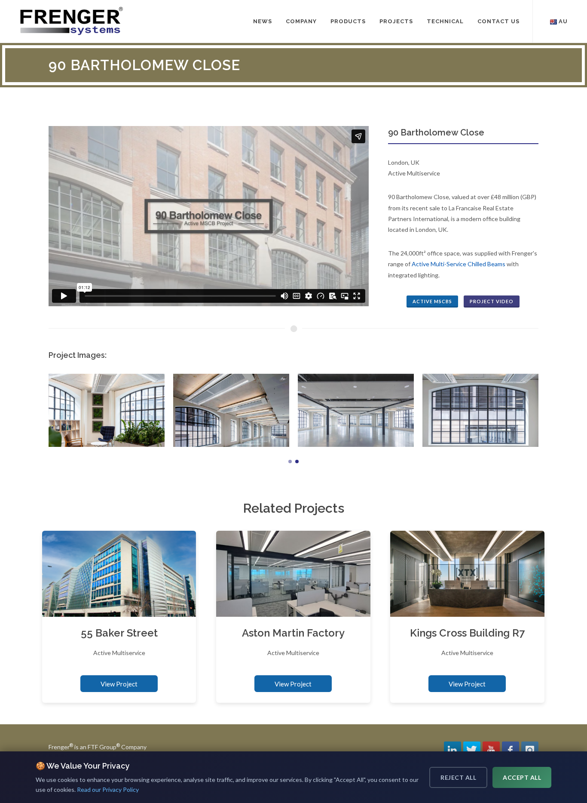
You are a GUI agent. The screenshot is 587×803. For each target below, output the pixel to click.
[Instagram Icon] (529, 750)
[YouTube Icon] (491, 750)
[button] (290, 461)
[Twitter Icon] (471, 750)
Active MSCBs (432, 301)
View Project (119, 684)
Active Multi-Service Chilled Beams (458, 264)
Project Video (492, 301)
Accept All (522, 777)
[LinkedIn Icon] (452, 750)
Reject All (458, 777)
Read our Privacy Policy (108, 789)
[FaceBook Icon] (510, 750)
